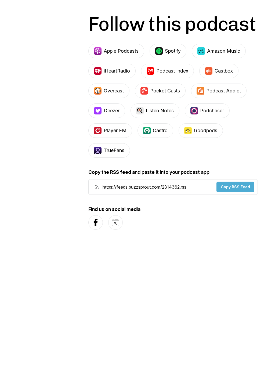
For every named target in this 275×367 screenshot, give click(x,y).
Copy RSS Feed (235, 187)
